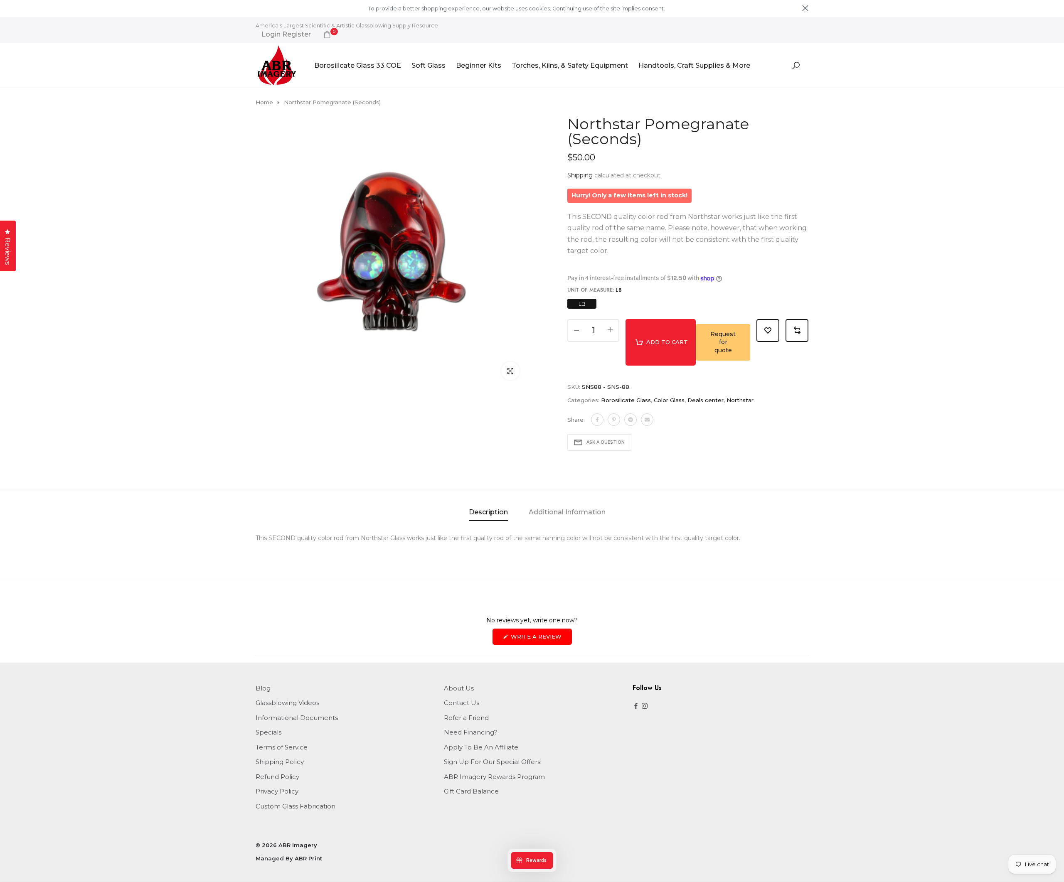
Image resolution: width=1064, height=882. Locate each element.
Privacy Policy (277, 791)
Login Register (286, 34)
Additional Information (567, 512)
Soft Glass (428, 65)
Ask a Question (605, 442)
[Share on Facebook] (597, 419)
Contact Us (461, 703)
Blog (263, 688)
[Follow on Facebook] (636, 706)
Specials (268, 732)
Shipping (580, 175)
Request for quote (723, 342)
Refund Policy (277, 777)
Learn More (680, 8)
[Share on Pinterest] (614, 419)
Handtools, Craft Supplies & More (694, 65)
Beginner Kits (478, 65)
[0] (327, 34)
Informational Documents (297, 718)
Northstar (740, 400)
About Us (459, 688)
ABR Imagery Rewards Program (494, 777)
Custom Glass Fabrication (295, 806)
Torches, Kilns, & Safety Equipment (570, 65)
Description (488, 512)
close (259, 8)
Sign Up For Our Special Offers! (493, 762)
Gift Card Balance (471, 791)
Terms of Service (282, 747)
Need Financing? (471, 732)
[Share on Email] (647, 419)
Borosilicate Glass (626, 400)
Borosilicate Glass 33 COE (357, 65)
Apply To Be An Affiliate (481, 747)
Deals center (705, 400)
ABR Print (308, 858)
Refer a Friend (466, 718)
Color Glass (669, 400)
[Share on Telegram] (630, 419)
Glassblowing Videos (287, 703)
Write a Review (540, 639)
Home (264, 102)
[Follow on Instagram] (644, 706)
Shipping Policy (280, 762)
